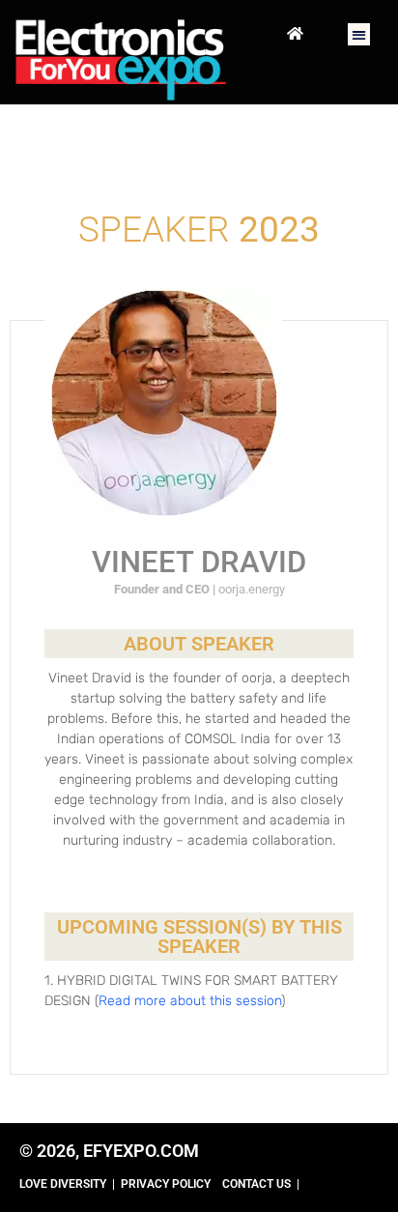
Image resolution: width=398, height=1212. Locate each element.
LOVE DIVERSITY (62, 1184)
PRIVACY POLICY (166, 1184)
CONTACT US (256, 1184)
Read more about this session (190, 1001)
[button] (359, 34)
